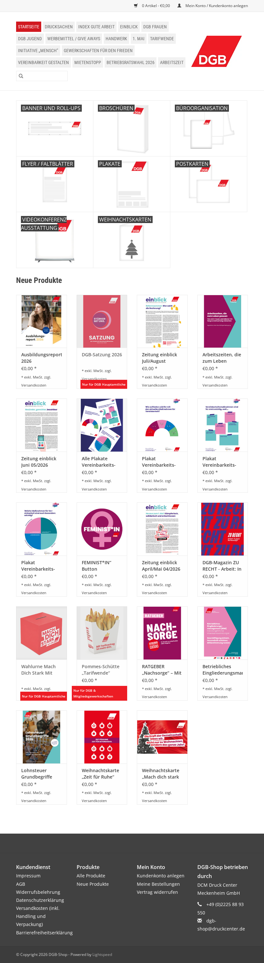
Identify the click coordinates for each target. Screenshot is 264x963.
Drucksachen (59, 26)
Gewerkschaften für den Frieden (98, 50)
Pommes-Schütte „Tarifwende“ (100, 669)
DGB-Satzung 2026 (102, 354)
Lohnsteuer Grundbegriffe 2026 (36, 773)
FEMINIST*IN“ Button (96, 565)
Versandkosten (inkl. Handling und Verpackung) (38, 916)
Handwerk (116, 38)
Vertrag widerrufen (157, 892)
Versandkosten (33, 385)
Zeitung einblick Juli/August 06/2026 (159, 357)
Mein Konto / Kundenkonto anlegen (216, 5)
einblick (129, 26)
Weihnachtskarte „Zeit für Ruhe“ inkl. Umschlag (100, 773)
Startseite (28, 26)
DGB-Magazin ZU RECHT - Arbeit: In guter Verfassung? (222, 565)
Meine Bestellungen (158, 884)
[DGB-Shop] (216, 51)
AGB (20, 884)
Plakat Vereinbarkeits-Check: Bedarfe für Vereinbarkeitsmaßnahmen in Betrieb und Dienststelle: (41, 565)
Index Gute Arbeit (96, 26)
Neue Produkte (93, 884)
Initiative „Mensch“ (38, 50)
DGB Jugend (30, 38)
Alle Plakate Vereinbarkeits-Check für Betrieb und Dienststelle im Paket (101, 461)
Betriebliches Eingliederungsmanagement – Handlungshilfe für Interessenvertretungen (223, 669)
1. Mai (139, 38)
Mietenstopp (87, 62)
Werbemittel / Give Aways (73, 38)
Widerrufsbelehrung (38, 892)
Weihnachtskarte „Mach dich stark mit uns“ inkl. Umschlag (160, 773)
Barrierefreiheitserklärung (44, 933)
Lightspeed (102, 954)
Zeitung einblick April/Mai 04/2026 (161, 565)
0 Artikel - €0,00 (156, 5)
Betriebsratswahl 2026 (131, 62)
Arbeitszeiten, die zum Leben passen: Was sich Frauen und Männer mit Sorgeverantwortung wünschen (223, 357)
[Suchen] (21, 76)
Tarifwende (162, 38)
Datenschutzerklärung (40, 900)
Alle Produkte (91, 876)
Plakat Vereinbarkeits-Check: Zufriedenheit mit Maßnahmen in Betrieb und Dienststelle (161, 461)
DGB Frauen (155, 26)
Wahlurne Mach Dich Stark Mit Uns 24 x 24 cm (38, 669)
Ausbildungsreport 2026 (41, 357)
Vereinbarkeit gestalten (43, 62)
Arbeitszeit (172, 62)
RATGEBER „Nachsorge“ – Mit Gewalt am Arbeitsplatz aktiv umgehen (162, 669)
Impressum (28, 876)
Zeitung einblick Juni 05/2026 (38, 461)
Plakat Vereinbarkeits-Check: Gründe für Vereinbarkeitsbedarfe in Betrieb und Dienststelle (223, 461)
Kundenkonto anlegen (160, 876)
